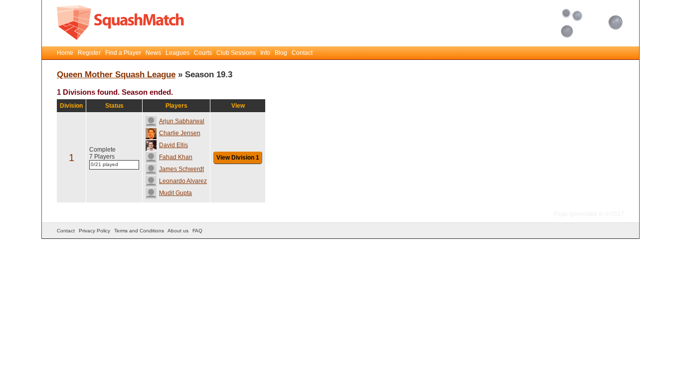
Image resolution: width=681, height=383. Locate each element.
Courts (203, 52)
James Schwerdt (181, 169)
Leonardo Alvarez (183, 181)
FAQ (197, 230)
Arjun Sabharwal (181, 121)
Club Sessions (236, 52)
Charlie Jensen (179, 133)
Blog (281, 52)
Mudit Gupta (175, 193)
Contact (302, 52)
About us (178, 230)
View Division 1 (237, 157)
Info (265, 52)
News (153, 52)
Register (89, 52)
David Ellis (173, 145)
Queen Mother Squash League (116, 74)
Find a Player (123, 52)
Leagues (177, 52)
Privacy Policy (94, 230)
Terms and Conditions (139, 230)
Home (65, 52)
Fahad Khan (175, 157)
